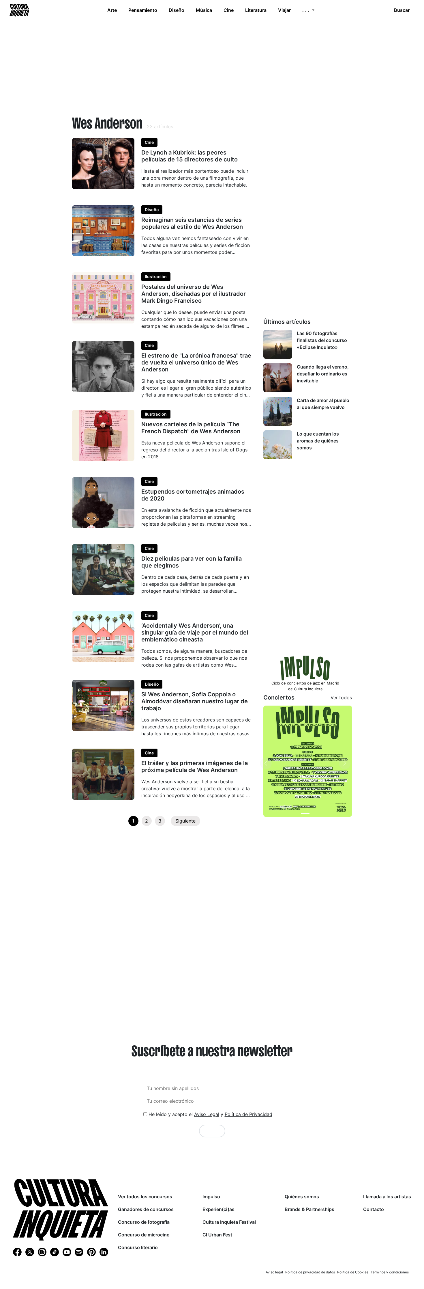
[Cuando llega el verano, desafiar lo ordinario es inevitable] (277, 377)
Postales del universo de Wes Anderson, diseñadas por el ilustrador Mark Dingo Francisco (193, 293)
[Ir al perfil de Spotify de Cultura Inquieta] (79, 1252)
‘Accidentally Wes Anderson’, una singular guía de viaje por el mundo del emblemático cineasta (194, 632)
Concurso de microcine (143, 1235)
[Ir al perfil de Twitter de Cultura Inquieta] (29, 1252)
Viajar (284, 10)
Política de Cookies (352, 1272)
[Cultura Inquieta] (18, 10)
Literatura (256, 10)
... (306, 10)
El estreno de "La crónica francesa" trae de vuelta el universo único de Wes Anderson (196, 362)
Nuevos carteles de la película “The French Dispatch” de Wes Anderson (190, 428)
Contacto (373, 1209)
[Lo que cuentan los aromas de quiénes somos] (277, 444)
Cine (229, 10)
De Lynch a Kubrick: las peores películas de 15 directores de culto (189, 156)
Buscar (402, 10)
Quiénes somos (302, 1196)
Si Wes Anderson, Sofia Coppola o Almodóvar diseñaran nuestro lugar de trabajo (194, 701)
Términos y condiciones (390, 1272)
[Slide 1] (305, 813)
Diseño (176, 10)
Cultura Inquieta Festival (229, 1222)
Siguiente (185, 821)
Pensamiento (142, 10)
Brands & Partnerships (309, 1209)
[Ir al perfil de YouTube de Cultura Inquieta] (67, 1252)
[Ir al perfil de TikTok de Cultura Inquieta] (54, 1252)
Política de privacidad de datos (310, 1272)
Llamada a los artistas (387, 1196)
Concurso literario (138, 1247)
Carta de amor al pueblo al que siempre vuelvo (323, 403)
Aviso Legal (206, 1114)
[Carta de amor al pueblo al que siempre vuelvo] (277, 411)
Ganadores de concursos (146, 1209)
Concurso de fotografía (144, 1222)
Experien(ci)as (218, 1209)
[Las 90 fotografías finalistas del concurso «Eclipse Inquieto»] (277, 344)
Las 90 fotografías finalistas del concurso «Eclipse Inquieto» (322, 340)
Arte (112, 10)
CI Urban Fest (217, 1235)
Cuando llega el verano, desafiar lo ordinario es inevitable (323, 374)
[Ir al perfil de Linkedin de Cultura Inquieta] (104, 1252)
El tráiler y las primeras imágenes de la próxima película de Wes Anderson (194, 766)
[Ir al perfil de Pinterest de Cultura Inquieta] (91, 1252)
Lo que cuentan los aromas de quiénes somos (318, 441)
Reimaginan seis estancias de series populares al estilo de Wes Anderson (192, 223)
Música (204, 10)
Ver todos (341, 697)
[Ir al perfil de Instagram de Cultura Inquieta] (42, 1252)
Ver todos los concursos (145, 1196)
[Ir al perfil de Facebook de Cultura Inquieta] (17, 1252)
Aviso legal (274, 1272)
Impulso (211, 1196)
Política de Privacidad (248, 1114)
